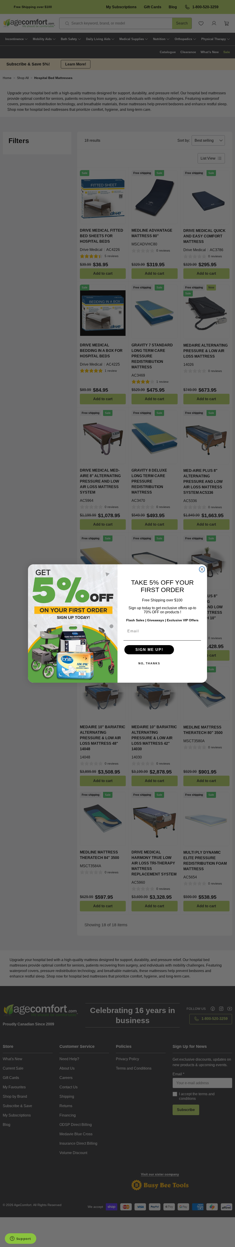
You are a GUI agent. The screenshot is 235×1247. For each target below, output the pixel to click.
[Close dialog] (202, 569)
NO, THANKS (149, 663)
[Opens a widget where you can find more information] (20, 1239)
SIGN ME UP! (149, 650)
